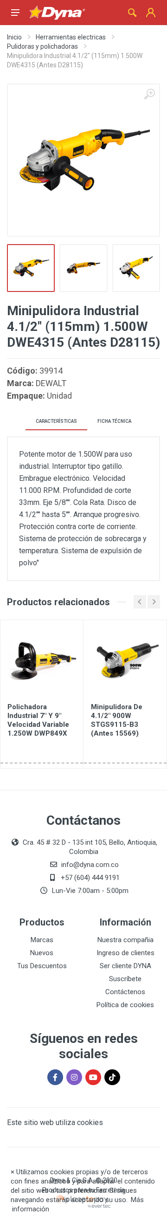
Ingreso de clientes (125, 953)
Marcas (42, 940)
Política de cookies (125, 1005)
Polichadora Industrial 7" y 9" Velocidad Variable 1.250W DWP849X (38, 720)
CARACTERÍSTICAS (56, 421)
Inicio (14, 37)
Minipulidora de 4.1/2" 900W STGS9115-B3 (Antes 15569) (116, 720)
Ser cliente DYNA (125, 966)
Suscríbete (125, 979)
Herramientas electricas (71, 37)
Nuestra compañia (125, 940)
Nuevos (41, 953)
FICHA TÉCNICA (114, 421)
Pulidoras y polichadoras (42, 46)
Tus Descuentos (42, 966)
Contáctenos (125, 992)
